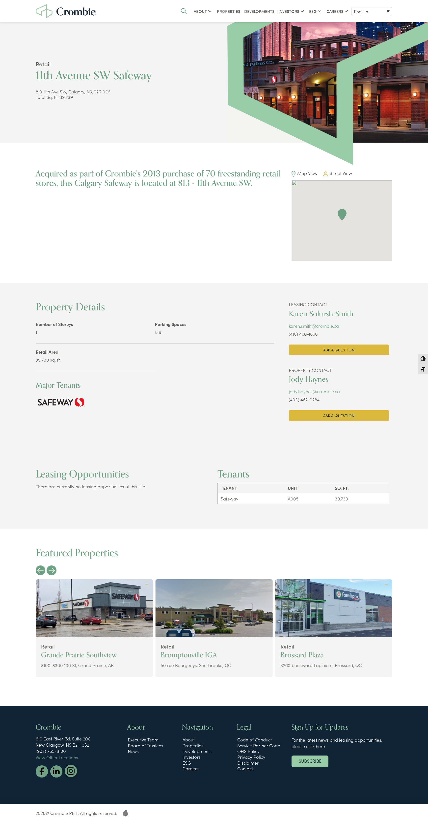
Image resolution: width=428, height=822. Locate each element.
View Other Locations (57, 757)
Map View (307, 173)
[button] (184, 11)
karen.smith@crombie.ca (314, 326)
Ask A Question (338, 349)
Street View (341, 173)
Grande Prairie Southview (79, 655)
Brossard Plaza (301, 655)
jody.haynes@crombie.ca (314, 391)
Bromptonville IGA (189, 655)
